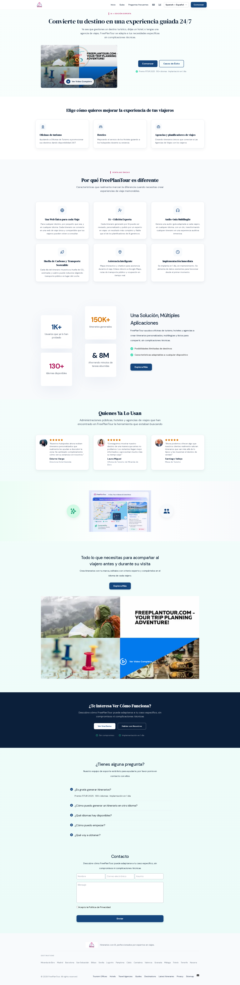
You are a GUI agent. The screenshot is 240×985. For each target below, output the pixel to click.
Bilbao (93, 962)
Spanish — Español (175, 4)
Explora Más (141, 367)
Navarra (193, 962)
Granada (158, 962)
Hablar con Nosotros (132, 726)
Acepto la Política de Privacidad (94, 907)
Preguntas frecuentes (138, 4)
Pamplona (120, 962)
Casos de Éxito (171, 63)
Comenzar (199, 4)
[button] (120, 511)
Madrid (60, 962)
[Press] (153, 4)
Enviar (120, 918)
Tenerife (184, 962)
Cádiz (129, 962)
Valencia (148, 962)
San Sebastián (82, 962)
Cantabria (138, 962)
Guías (122, 4)
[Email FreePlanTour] (198, 975)
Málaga (167, 962)
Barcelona (69, 962)
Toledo (176, 962)
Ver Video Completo (140, 661)
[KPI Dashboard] (160, 4)
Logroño (110, 962)
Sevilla (101, 962)
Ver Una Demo (105, 726)
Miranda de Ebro (48, 962)
